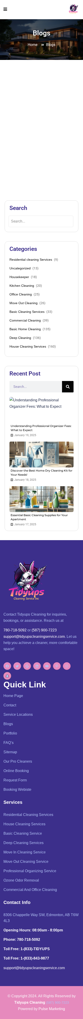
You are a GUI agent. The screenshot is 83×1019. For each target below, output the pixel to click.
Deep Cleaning (20, 338)
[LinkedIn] (37, 666)
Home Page (13, 696)
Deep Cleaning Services (23, 843)
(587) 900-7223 (44, 630)
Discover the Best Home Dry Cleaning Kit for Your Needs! (41, 472)
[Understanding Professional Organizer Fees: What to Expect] (41, 410)
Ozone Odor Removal (21, 880)
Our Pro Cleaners (17, 761)
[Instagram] (67, 666)
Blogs (8, 724)
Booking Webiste (17, 789)
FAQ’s (8, 743)
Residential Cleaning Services (28, 815)
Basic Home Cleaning (25, 329)
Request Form (15, 780)
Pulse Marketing (52, 1009)
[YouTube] (47, 666)
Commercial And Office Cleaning (30, 890)
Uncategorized (20, 268)
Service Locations (18, 714)
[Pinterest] (57, 666)
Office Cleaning (20, 294)
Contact (9, 705)
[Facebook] (7, 666)
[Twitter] (17, 666)
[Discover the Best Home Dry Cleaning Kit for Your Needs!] (41, 454)
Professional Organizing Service (29, 871)
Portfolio (10, 733)
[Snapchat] (7, 676)
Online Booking (16, 771)
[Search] (68, 386)
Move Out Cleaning (23, 303)
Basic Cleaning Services (26, 312)
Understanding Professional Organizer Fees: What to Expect (41, 428)
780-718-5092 (15, 630)
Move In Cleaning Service (24, 852)
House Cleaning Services (27, 346)
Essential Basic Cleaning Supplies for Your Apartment (39, 517)
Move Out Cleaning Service (25, 861)
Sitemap (10, 752)
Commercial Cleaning (25, 320)
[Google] (27, 666)
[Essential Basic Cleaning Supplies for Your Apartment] (41, 499)
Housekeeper (19, 277)
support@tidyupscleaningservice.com (34, 636)
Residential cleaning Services (30, 259)
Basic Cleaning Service (22, 833)
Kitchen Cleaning (21, 285)
